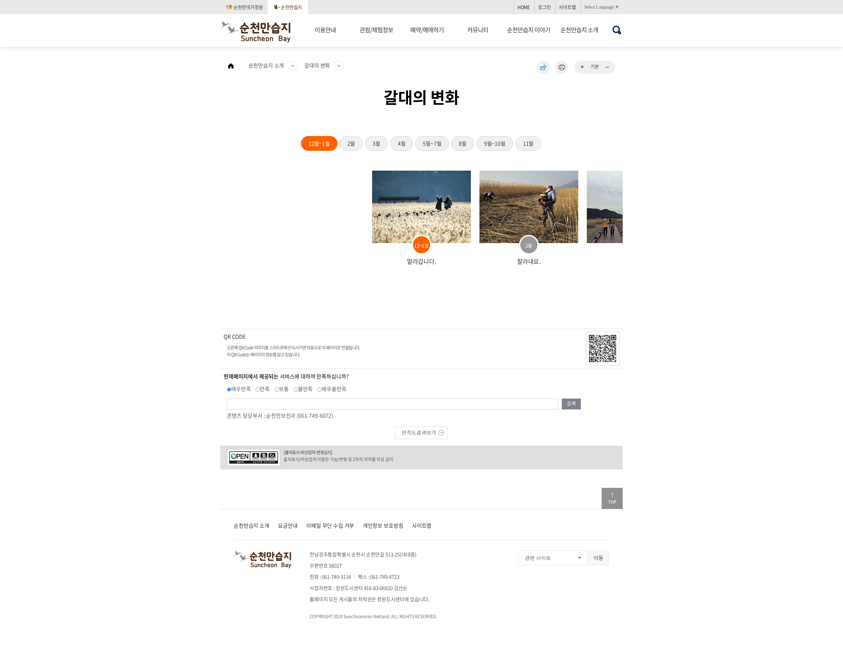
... (582, 67)
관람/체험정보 (376, 29)
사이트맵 (567, 7)
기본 (594, 66)
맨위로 (612, 498)
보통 (284, 389)
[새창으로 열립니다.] (421, 432)
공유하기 (543, 67)
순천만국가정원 (248, 7)
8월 (463, 143)
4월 (402, 143)
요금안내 (287, 525)
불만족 (305, 389)
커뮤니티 (477, 29)
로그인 (544, 7)
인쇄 (561, 67)
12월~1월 (319, 143)
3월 (376, 143)
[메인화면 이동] (234, 65)
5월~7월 (432, 143)
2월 (351, 143)
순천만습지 (291, 7)
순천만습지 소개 (579, 29)
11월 (528, 143)
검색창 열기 (617, 30)
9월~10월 (494, 143)
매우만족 (241, 389)
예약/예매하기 (427, 29)
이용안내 (325, 29)
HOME (523, 7)
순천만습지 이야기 (528, 29)
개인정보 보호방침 (383, 525)
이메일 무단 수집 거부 (330, 525)
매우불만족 (334, 389)
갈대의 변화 (317, 65)
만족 (265, 389)
